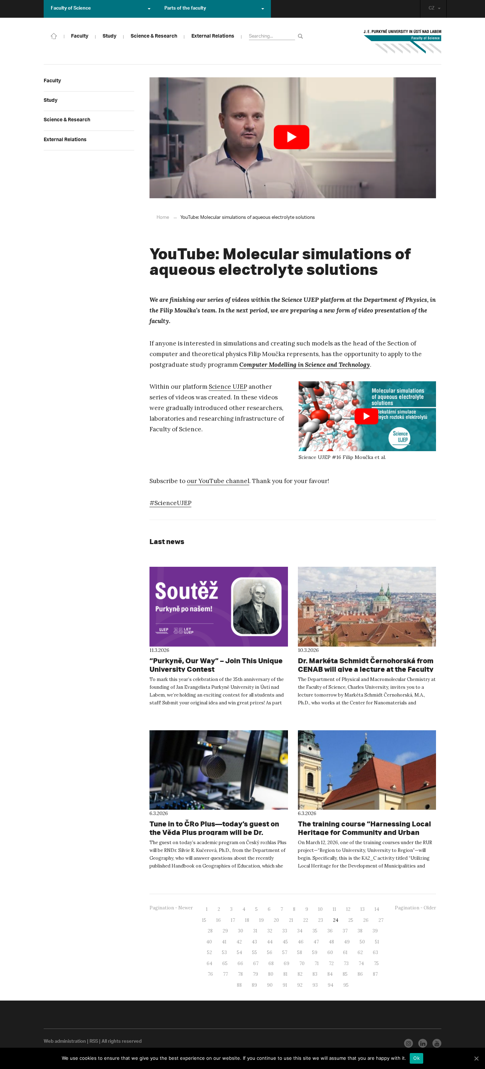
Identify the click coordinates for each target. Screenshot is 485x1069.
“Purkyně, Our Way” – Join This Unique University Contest (216, 665)
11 (334, 909)
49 (347, 942)
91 (285, 985)
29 (225, 931)
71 (317, 963)
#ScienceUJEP (170, 503)
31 (255, 931)
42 (239, 942)
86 (360, 974)
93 (315, 985)
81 (285, 974)
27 (380, 920)
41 (224, 942)
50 (362, 942)
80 (270, 974)
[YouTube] (436, 1043)
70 (302, 963)
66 (240, 963)
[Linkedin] (422, 1043)
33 (284, 931)
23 (320, 920)
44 (270, 942)
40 (209, 942)
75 (376, 963)
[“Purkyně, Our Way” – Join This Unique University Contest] (218, 606)
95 (346, 985)
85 (345, 974)
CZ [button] (432, 8)
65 (225, 963)
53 (224, 952)
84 (330, 974)
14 (377, 909)
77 (225, 974)
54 (239, 952)
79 (255, 974)
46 (301, 942)
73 (346, 963)
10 (320, 909)
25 (350, 920)
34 (300, 931)
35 (314, 931)
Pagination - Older (415, 908)
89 (254, 985)
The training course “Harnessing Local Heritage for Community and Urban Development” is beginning (364, 832)
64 (209, 963)
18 (247, 920)
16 (218, 920)
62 (360, 952)
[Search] (301, 36)
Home (163, 217)
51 (377, 942)
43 (254, 942)
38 (360, 931)
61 (345, 952)
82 (300, 974)
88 (239, 985)
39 (375, 931)
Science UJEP (228, 387)
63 (375, 952)
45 (285, 942)
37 (345, 931)
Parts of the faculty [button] (185, 8)
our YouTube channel (218, 481)
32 (269, 931)
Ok (416, 1058)
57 (284, 952)
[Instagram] (408, 1043)
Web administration (65, 1042)
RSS (93, 1042)
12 (348, 909)
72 (331, 963)
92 (300, 985)
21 (291, 920)
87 (375, 974)
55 (254, 952)
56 (269, 952)
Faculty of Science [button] (71, 8)
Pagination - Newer (171, 908)
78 (240, 974)
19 (261, 920)
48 (331, 942)
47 (316, 942)
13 (362, 909)
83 (314, 974)
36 (330, 931)
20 (276, 920)
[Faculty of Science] (54, 35)
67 (255, 963)
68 (271, 963)
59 (314, 952)
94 (330, 985)
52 (209, 952)
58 (299, 952)
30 (240, 931)
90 (270, 985)
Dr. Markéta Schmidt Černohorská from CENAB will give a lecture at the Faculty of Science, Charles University (366, 669)
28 (210, 931)
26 (366, 920)
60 (330, 952)
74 (361, 963)
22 (305, 920)
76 (210, 974)
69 (286, 963)
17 (233, 920)
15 (204, 920)
